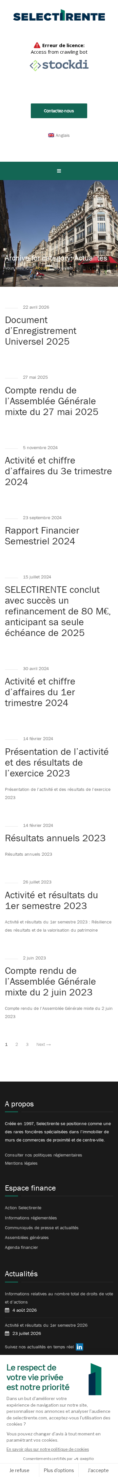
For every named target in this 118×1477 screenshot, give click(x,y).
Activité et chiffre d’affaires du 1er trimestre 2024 (40, 692)
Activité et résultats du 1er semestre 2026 (46, 1325)
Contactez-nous (59, 110)
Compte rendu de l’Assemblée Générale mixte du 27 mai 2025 (52, 401)
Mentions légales (21, 1163)
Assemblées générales (27, 1237)
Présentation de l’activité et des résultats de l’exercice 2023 (57, 762)
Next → (43, 1044)
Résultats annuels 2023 (55, 838)
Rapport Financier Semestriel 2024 (42, 536)
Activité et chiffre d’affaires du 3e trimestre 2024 (58, 471)
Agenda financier (21, 1247)
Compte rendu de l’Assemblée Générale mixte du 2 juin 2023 (50, 981)
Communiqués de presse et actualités (42, 1227)
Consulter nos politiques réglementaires (43, 1155)
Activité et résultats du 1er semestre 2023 (51, 900)
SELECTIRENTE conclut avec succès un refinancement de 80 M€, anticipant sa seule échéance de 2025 (58, 611)
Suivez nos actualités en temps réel (39, 1346)
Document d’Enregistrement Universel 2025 (40, 330)
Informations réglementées (31, 1217)
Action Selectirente (23, 1207)
